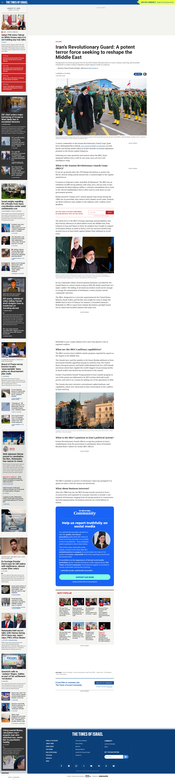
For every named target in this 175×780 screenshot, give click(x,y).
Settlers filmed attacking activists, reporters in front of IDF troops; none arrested (78, 635)
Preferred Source (93, 68)
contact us (78, 755)
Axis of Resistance (62, 674)
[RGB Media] (89, 776)
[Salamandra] (103, 776)
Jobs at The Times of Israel (82, 752)
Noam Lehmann (16, 594)
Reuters (59, 73)
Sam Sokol (12, 449)
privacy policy (79, 743)
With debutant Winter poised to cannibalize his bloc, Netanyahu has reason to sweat (13, 457)
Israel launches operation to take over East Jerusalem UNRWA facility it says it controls (18, 602)
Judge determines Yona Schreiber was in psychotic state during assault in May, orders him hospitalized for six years (13, 751)
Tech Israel (49, 749)
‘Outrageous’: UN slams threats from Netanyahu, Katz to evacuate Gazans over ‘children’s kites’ (18, 406)
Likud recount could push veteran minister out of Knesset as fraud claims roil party (13, 489)
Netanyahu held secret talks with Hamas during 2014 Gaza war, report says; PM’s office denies (13, 634)
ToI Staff (67, 73)
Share (139, 74)
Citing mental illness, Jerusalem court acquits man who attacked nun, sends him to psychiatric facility (13, 736)
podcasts (49, 758)
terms (107, 215)
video (47, 761)
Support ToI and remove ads (165, 2)
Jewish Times (50, 743)
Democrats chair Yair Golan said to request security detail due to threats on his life (18, 695)
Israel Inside (50, 746)
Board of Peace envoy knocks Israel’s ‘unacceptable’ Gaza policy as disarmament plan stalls (104, 612)
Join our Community (148, 2)
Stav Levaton (20, 163)
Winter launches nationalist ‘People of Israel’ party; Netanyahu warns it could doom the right (78, 611)
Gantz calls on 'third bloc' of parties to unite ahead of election (13, 78)
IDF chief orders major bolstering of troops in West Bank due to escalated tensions (12, 118)
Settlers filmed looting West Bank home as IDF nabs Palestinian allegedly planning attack (18, 253)
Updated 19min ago (12, 32)
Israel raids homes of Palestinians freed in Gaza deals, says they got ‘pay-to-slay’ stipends (18, 589)
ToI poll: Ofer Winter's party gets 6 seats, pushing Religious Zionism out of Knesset (13, 88)
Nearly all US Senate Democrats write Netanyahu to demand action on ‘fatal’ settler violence (18, 267)
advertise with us (80, 749)
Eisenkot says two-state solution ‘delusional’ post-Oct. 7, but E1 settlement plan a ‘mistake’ (18, 228)
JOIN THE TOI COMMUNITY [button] (104, 683)
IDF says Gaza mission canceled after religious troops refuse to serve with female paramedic (64, 611)
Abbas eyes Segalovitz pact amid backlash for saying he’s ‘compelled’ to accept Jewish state (18, 718)
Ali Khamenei (107, 672)
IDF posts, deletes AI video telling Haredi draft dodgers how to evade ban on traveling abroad (13, 303)
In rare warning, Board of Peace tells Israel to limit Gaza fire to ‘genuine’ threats (18, 393)
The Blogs (49, 755)
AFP (14, 412)
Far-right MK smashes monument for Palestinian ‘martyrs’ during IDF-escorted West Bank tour (18, 156)
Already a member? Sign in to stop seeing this (85, 581)
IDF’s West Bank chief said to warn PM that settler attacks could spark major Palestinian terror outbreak (18, 171)
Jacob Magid (6, 376)
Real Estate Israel (51, 752)
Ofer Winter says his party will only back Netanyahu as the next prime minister (13, 69)
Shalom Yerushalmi (8, 484)
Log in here (109, 686)
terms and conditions (81, 740)
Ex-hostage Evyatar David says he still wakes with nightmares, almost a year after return (13, 565)
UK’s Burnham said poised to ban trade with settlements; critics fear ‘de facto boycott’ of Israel (65, 636)
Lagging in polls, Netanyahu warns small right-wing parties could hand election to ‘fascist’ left (13, 499)
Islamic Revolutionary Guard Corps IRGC (84, 672)
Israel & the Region (67, 672)
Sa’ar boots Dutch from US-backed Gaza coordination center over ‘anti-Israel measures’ (17, 419)
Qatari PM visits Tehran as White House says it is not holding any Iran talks (13, 37)
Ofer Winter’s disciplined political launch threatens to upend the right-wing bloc (104, 637)
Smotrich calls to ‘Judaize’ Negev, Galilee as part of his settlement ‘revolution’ (13, 675)
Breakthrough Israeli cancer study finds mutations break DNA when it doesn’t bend (90, 636)
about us (77, 746)
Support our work (85, 577)
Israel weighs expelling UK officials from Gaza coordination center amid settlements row (13, 205)
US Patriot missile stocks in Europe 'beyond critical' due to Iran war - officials (13, 59)
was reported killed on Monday (93, 146)
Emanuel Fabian (6, 124)
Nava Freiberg (6, 211)
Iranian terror (100, 672)
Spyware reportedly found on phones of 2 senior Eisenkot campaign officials (18, 706)
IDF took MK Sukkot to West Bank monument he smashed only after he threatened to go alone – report (18, 142)
